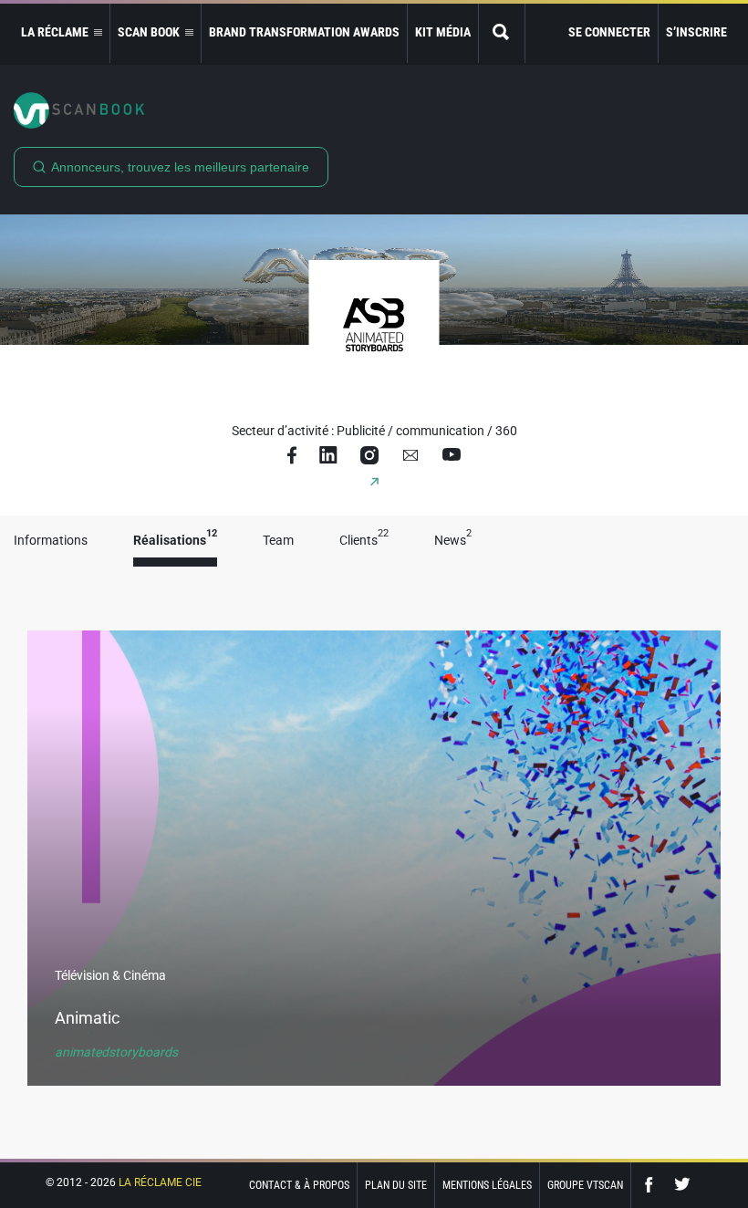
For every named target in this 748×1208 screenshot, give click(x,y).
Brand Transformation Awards (304, 32)
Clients (364, 540)
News (453, 540)
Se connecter (609, 32)
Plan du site (396, 1185)
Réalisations (175, 540)
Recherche (502, 33)
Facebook (653, 1184)
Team (278, 540)
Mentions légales (487, 1185)
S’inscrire (696, 32)
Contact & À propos (299, 1185)
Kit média (443, 32)
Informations (51, 540)
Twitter (682, 1184)
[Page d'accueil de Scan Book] (374, 110)
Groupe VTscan (585, 1185)
